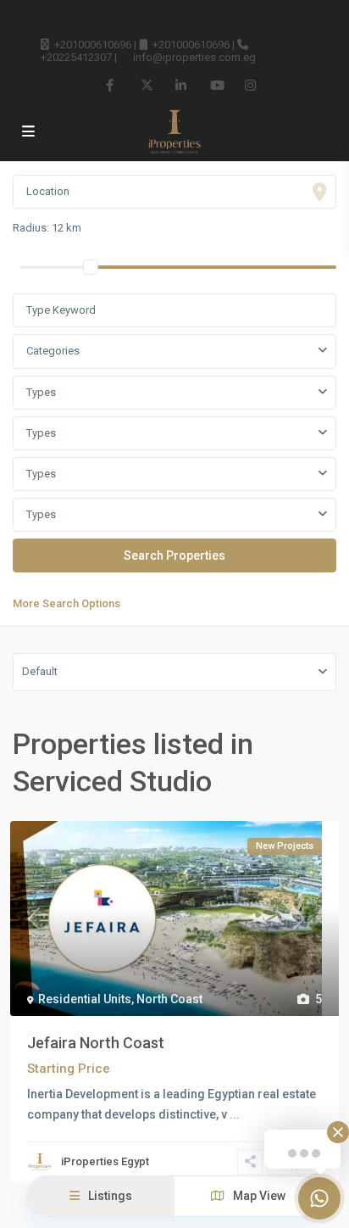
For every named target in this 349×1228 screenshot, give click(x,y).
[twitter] (146, 85)
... (235, 1114)
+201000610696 (92, 44)
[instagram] (250, 85)
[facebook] (111, 85)
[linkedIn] (180, 85)
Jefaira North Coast (95, 1043)
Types (41, 392)
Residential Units (84, 999)
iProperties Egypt (105, 1161)
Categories (53, 350)
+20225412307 (76, 57)
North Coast (169, 999)
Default (40, 671)
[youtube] (215, 85)
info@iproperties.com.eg (194, 57)
